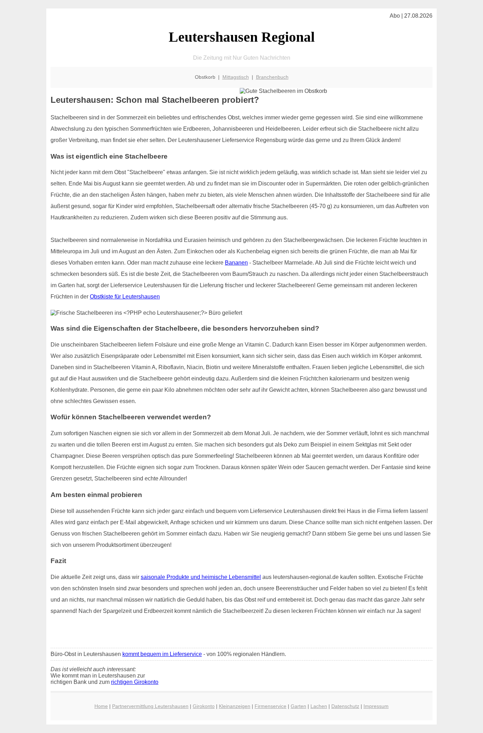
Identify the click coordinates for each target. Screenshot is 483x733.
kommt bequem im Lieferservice (162, 654)
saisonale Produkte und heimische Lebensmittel (201, 577)
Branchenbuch (272, 77)
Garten (298, 706)
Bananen (236, 263)
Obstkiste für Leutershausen (125, 297)
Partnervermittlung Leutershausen (150, 706)
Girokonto (204, 706)
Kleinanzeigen (234, 706)
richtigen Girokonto (134, 682)
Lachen (318, 706)
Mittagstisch (235, 77)
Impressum (376, 706)
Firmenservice (270, 706)
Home (101, 706)
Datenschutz (345, 706)
